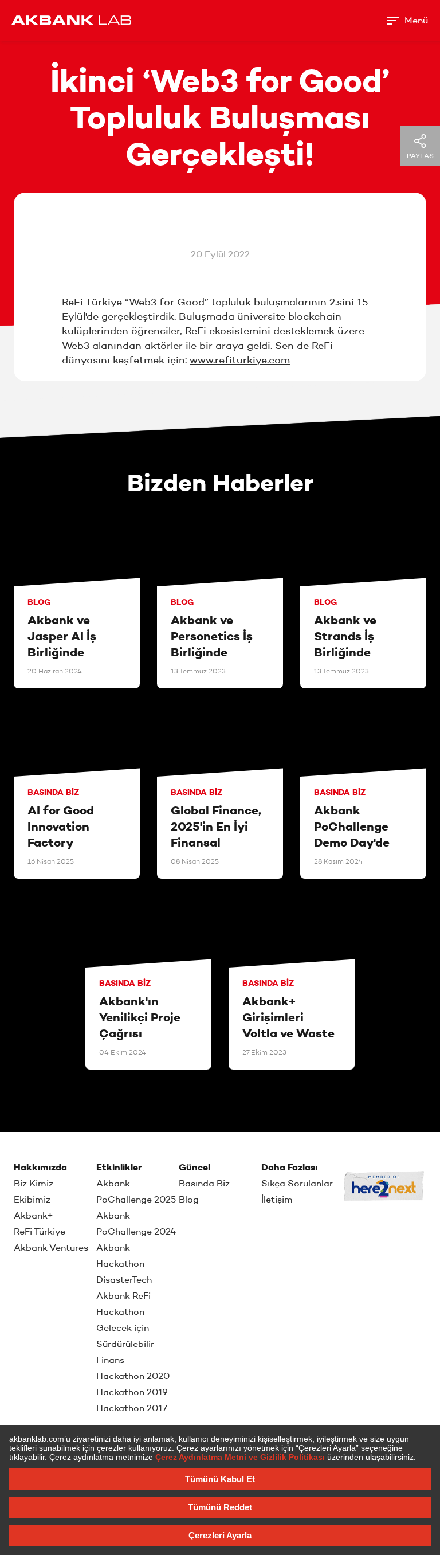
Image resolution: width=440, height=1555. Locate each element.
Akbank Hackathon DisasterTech (124, 1263)
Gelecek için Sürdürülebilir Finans (125, 1343)
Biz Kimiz (33, 1183)
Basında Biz (204, 1183)
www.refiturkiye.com (240, 360)
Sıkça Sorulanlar (297, 1183)
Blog (189, 1199)
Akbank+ (33, 1215)
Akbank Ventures (51, 1247)
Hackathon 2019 (132, 1391)
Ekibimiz (32, 1199)
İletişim (277, 1199)
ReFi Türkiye (39, 1231)
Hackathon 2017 (131, 1408)
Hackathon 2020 (133, 1375)
